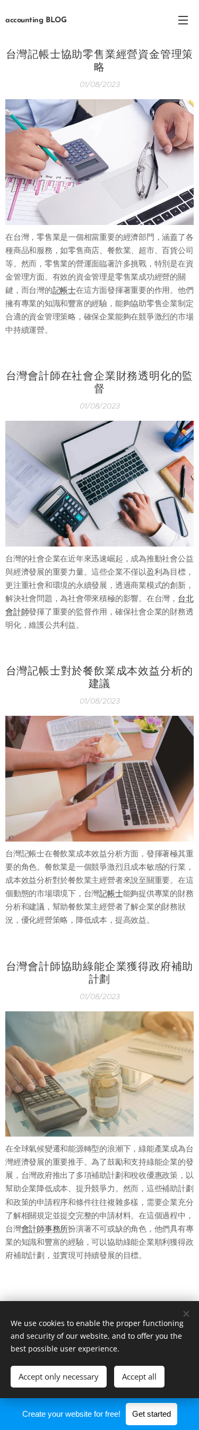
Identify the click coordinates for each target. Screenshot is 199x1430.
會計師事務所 (44, 1229)
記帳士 (64, 290)
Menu (183, 19)
